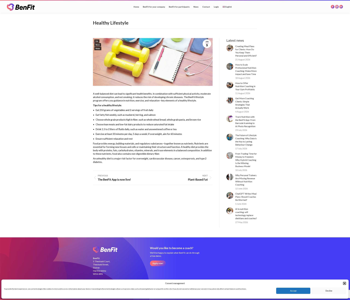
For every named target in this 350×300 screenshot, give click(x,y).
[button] (344, 283)
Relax (98, 49)
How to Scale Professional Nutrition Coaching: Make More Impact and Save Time (245, 69)
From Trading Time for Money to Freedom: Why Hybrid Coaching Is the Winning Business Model (246, 159)
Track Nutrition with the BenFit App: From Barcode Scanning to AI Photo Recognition (245, 121)
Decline (329, 291)
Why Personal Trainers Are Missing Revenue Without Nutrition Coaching (245, 180)
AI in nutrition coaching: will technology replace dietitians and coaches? (246, 214)
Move (98, 45)
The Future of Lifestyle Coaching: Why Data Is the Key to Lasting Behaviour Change (246, 140)
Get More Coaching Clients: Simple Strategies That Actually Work (244, 103)
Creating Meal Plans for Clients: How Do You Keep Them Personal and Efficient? (246, 51)
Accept (293, 291)
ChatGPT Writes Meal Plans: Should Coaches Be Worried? (245, 196)
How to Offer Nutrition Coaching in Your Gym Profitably (245, 86)
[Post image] (229, 48)
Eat (97, 41)
